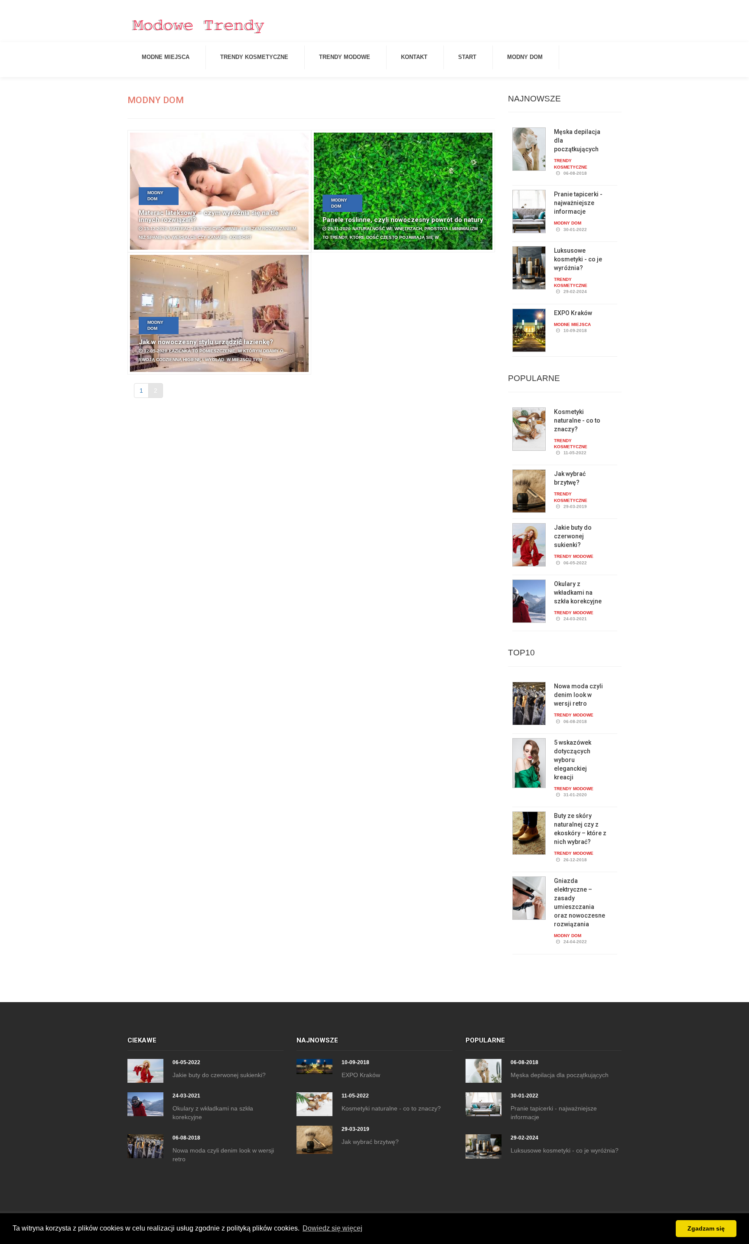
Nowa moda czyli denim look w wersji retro (578, 695)
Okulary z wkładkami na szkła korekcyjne (578, 592)
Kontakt (414, 57)
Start (467, 57)
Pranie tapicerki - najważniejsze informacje (578, 203)
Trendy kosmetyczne (254, 57)
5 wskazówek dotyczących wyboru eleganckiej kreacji (572, 760)
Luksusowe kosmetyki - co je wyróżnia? (578, 259)
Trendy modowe (344, 57)
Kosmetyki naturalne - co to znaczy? (577, 420)
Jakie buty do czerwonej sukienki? (573, 536)
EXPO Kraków (573, 312)
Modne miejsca (165, 57)
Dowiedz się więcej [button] (332, 1228)
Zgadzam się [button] (706, 1228)
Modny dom (525, 57)
